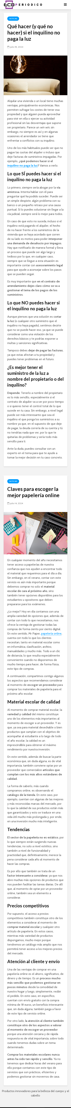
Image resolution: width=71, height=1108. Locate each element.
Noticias (13, 18)
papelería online (51, 633)
